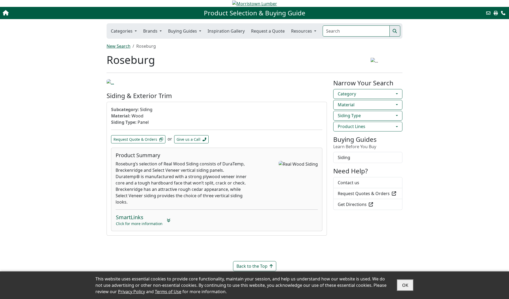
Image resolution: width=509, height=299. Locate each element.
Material (346, 105)
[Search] (394, 31)
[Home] (52, 13)
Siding (344, 157)
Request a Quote (268, 31)
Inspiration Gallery (226, 31)
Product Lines (351, 126)
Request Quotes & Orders (364, 193)
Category (347, 94)
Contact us (348, 183)
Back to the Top (251, 266)
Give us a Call (188, 139)
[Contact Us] (503, 13)
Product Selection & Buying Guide (254, 13)
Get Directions (352, 204)
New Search (118, 46)
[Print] (496, 13)
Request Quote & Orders (135, 139)
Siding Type (349, 115)
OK (405, 285)
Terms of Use (168, 291)
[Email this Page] (488, 13)
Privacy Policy (131, 291)
